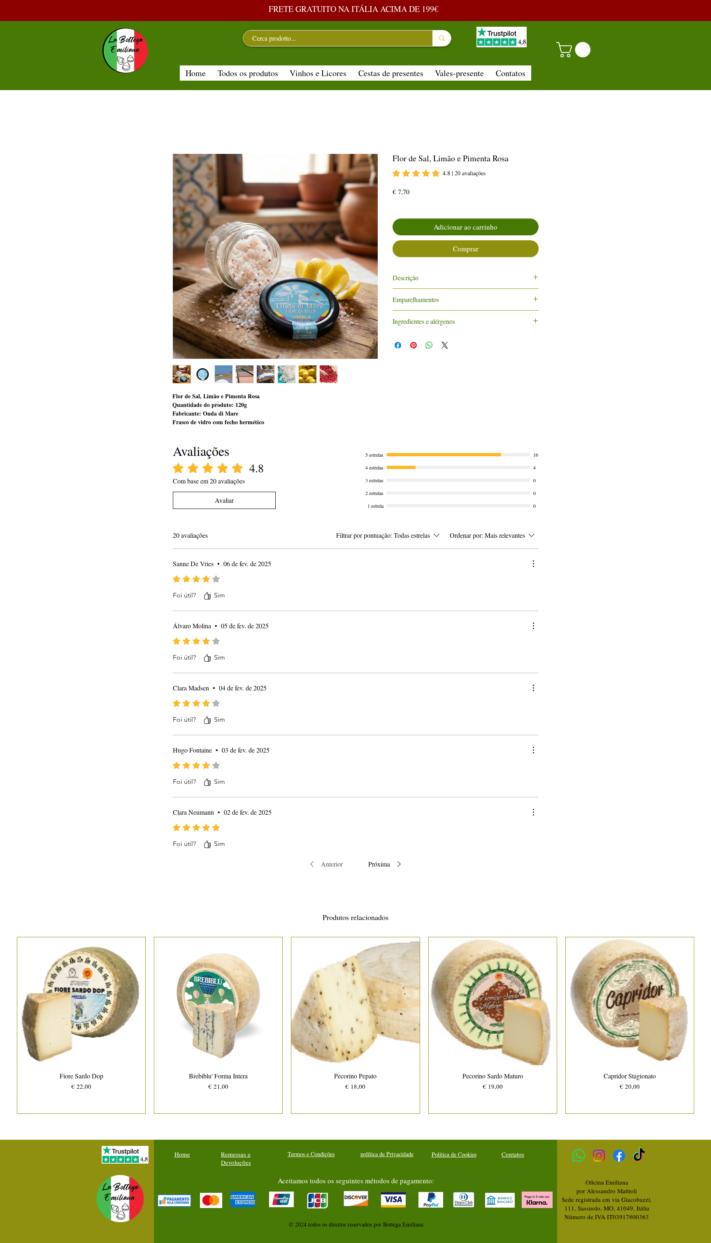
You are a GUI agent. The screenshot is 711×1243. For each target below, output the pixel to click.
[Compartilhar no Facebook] (398, 345)
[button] (575, 50)
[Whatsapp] (579, 1156)
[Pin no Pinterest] (413, 345)
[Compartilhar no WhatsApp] (429, 345)
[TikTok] (639, 1156)
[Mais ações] (533, 564)
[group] (355, 1025)
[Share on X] (445, 345)
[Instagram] (599, 1156)
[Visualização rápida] (81, 1001)
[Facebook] (619, 1156)
